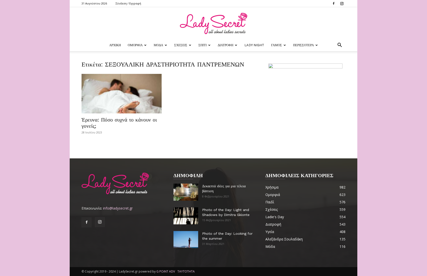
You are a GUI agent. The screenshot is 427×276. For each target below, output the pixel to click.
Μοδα (158, 45)
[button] (339, 45)
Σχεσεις (180, 45)
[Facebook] (333, 3)
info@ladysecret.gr (118, 208)
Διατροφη (225, 45)
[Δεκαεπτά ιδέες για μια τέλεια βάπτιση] (185, 192)
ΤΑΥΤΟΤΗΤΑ (186, 271)
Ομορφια (135, 45)
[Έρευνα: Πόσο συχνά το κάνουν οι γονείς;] (122, 93)
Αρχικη (115, 45)
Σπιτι (202, 45)
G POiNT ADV (165, 271)
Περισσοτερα (303, 45)
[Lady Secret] (213, 23)
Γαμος (276, 45)
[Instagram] (341, 3)
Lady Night (254, 45)
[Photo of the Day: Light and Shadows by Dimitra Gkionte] (185, 215)
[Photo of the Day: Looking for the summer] (185, 239)
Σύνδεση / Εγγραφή (128, 3)
